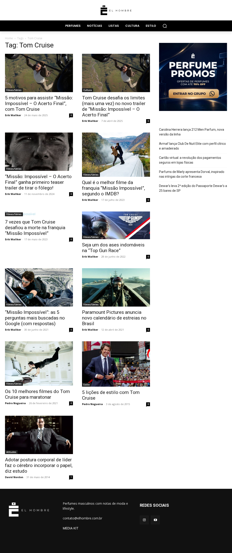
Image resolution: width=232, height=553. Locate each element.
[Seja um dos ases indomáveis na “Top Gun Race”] (116, 225)
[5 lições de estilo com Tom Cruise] (116, 364)
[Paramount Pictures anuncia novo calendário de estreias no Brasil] (116, 287)
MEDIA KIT (70, 528)
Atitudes (11, 452)
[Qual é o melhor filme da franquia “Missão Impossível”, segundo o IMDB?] (116, 155)
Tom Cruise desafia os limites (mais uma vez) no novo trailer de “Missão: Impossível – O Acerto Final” (113, 106)
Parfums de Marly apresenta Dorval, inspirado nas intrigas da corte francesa (191, 174)
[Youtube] (155, 520)
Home (9, 38)
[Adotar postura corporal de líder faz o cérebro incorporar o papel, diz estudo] (39, 435)
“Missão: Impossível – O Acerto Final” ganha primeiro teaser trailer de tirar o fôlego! (38, 182)
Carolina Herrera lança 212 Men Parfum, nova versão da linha (191, 132)
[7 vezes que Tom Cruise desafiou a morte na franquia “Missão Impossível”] (39, 213)
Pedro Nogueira (15, 403)
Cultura (87, 90)
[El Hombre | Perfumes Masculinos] (116, 10)
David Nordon (14, 477)
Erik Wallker (13, 115)
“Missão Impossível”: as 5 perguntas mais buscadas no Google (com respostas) (35, 318)
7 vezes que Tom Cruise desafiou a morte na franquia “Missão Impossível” (35, 227)
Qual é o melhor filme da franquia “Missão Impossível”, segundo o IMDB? (113, 188)
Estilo (86, 384)
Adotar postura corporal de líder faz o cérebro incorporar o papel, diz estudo (38, 465)
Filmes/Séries (14, 90)
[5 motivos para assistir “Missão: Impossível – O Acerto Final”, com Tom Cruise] (39, 73)
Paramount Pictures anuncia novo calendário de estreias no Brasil (114, 318)
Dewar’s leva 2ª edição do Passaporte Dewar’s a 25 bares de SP (193, 188)
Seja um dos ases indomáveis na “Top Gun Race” (113, 247)
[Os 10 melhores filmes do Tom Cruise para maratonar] (39, 363)
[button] (164, 25)
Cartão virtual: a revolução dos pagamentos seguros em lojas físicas (190, 160)
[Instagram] (144, 520)
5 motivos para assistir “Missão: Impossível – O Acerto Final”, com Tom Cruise (39, 103)
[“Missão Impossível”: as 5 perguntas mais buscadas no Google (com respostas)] (39, 287)
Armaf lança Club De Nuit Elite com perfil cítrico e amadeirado (192, 146)
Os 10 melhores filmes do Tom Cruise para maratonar (37, 394)
